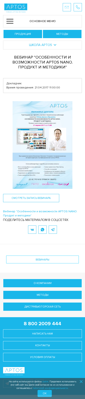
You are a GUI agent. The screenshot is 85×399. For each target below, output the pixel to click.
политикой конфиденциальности (50, 388)
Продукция (23, 34)
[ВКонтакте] (32, 229)
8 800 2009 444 (42, 324)
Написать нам (42, 333)
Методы (62, 34)
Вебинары (42, 259)
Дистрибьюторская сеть (42, 306)
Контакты (42, 345)
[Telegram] (53, 229)
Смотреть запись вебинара (31, 198)
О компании (43, 283)
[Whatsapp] (42, 229)
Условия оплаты (42, 357)
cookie (45, 381)
